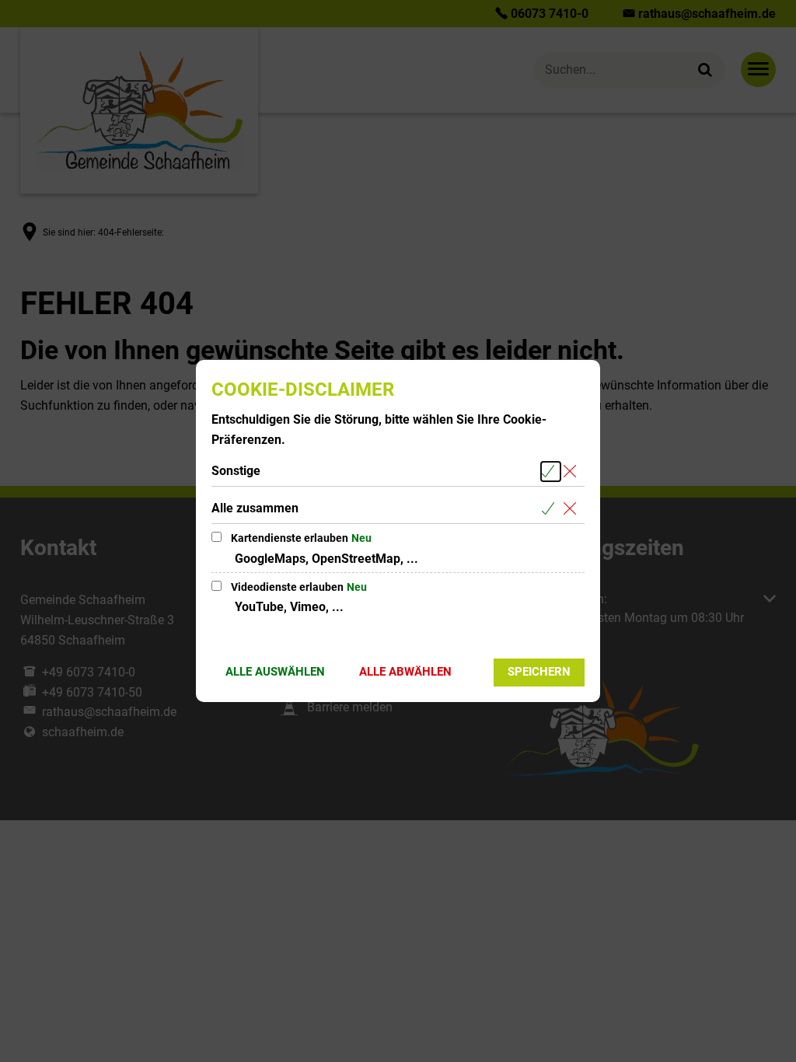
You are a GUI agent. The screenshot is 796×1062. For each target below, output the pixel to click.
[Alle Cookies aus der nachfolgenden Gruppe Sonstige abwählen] (572, 471)
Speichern (539, 672)
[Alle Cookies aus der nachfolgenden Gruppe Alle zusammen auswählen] (550, 509)
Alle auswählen (275, 672)
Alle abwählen (405, 672)
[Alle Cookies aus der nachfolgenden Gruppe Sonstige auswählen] (550, 471)
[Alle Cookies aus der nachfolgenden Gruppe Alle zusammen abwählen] (572, 509)
